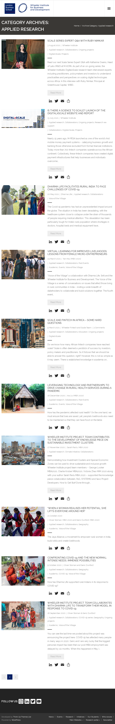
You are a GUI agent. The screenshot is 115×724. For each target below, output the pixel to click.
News (51, 717)
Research (69, 717)
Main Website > (76, 720)
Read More (55, 93)
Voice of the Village (57, 198)
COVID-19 (63, 574)
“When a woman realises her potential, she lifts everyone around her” (76, 509)
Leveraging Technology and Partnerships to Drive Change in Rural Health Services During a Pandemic (79, 388)
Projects (65, 54)
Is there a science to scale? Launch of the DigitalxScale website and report (76, 112)
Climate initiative (72, 452)
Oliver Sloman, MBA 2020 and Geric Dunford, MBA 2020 (74, 520)
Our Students (93, 717)
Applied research (56, 50)
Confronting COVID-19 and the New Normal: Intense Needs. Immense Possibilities (77, 559)
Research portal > (93, 720)
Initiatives (80, 717)
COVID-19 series (86, 617)
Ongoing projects (86, 50)
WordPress (16, 720)
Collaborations (71, 50)
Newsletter (107, 720)
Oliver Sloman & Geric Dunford (81, 613)
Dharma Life (66, 194)
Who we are (107, 717)
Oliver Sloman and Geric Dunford (78, 565)
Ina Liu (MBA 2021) (75, 395)
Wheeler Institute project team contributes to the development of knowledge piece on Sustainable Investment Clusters (78, 440)
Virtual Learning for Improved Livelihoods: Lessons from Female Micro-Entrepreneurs (77, 253)
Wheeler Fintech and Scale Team (76, 328)
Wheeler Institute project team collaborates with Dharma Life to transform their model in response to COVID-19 (79, 605)
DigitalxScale (55, 54)
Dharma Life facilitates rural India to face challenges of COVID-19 (76, 188)
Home (76, 26)
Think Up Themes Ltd (22, 717)
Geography (83, 524)
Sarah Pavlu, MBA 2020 (77, 447)
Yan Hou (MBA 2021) (72, 259)
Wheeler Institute (70, 45)
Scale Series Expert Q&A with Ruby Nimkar (75, 40)
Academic (53, 267)
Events (62, 267)
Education (83, 332)
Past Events (84, 263)
